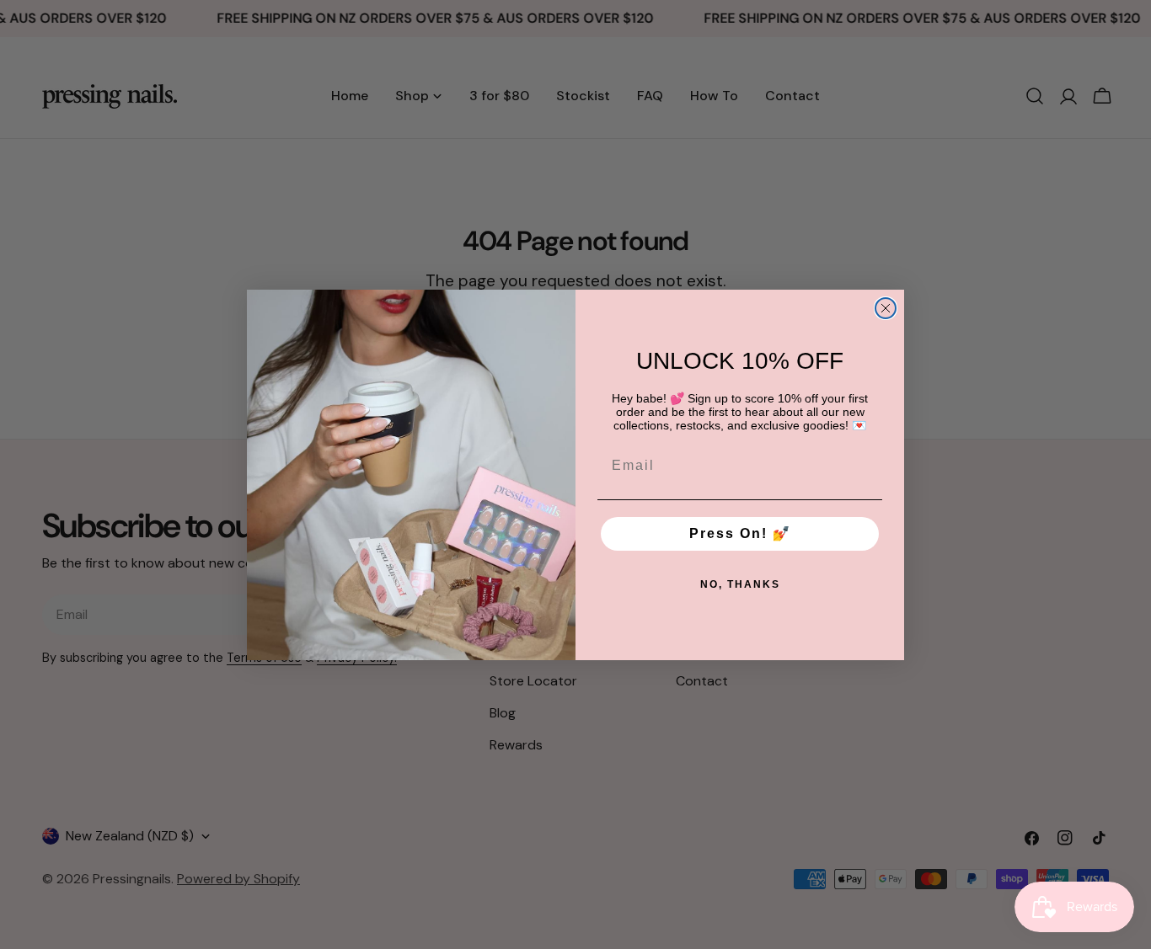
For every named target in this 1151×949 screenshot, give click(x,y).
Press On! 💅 (740, 533)
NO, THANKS (740, 584)
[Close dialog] (885, 308)
